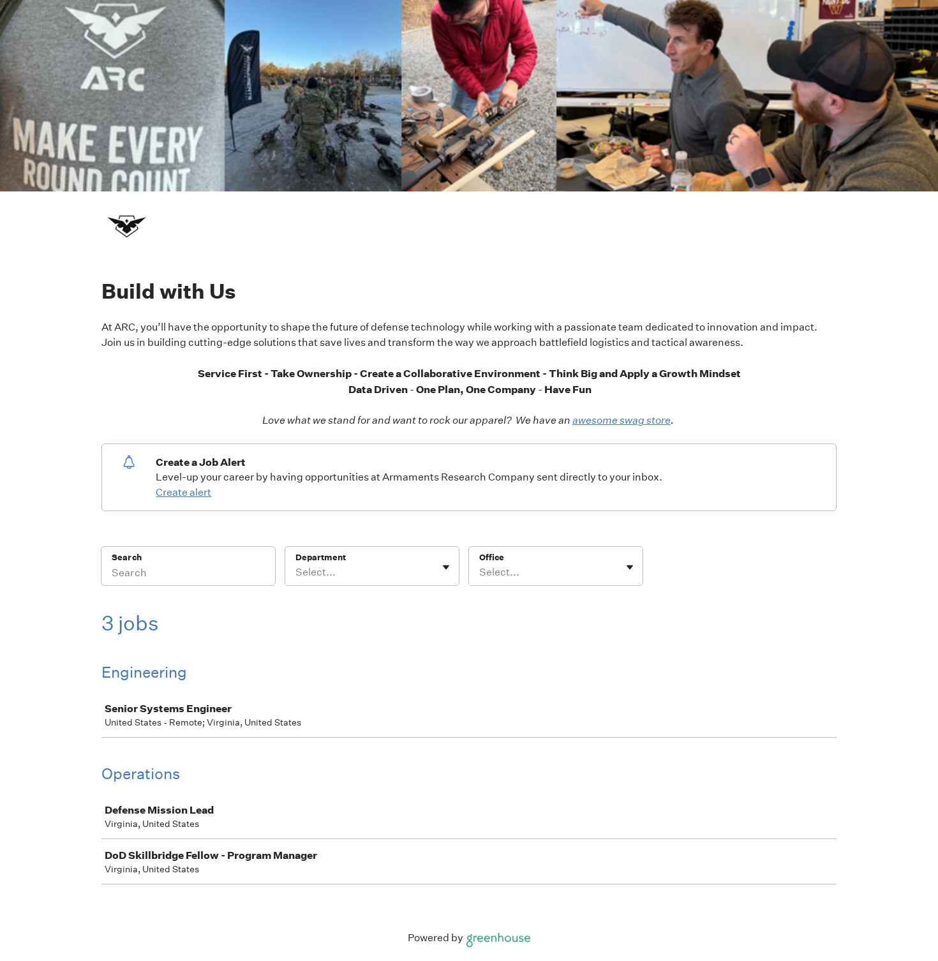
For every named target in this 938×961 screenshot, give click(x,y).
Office (491, 557)
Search (127, 557)
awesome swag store (621, 420)
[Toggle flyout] (446, 567)
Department (320, 557)
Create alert (183, 492)
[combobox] (296, 572)
